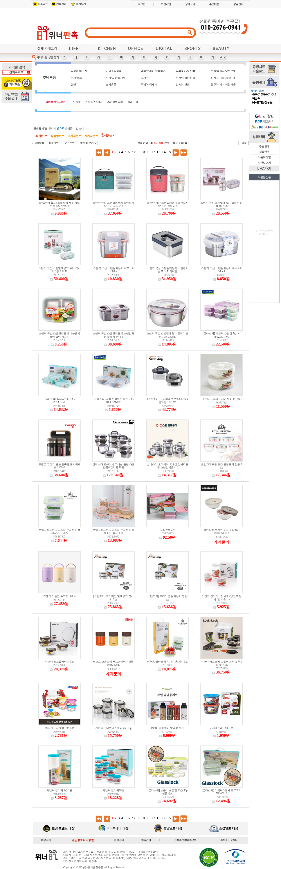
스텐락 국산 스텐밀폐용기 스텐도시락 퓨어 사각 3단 (113, 204)
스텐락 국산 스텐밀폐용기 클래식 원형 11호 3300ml (167, 335)
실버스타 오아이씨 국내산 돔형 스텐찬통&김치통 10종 (113, 466)
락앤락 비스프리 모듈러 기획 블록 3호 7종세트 (221, 663)
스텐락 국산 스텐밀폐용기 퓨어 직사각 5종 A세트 (59, 270)
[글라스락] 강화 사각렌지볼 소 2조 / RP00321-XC (113, 400)
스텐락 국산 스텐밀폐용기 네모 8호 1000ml (113, 270)
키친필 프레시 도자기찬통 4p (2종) (221, 398)
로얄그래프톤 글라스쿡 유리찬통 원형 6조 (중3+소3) (113, 531)
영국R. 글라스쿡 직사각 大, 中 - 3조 (167, 661)
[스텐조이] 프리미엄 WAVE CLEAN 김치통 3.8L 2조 (167, 400)
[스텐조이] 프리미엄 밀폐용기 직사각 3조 (113, 598)
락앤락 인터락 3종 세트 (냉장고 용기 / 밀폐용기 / (221, 598)
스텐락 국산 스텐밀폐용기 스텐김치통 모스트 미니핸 (167, 270)
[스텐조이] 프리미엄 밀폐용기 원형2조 (168, 598)
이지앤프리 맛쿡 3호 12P (59, 728)
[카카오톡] (40, 7)
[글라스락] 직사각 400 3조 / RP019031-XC (59, 400)
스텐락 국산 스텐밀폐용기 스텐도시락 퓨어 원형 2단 (167, 204)
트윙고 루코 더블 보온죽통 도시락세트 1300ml (59, 466)
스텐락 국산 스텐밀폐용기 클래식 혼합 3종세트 (221, 204)
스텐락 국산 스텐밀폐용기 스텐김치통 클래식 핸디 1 (113, 335)
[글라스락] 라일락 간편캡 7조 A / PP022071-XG (221, 335)
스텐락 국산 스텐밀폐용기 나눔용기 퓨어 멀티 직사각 (59, 335)
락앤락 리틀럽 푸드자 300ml (59, 596)
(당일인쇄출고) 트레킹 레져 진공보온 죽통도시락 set (59, 204)
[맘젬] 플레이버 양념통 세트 (167, 728)
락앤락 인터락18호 (113, 790)
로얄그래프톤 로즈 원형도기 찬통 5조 (221, 466)
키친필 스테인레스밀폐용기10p (113, 728)
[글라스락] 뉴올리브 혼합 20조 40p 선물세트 (167, 792)
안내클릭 (152, 851)
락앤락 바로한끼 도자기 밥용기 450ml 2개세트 (222, 531)
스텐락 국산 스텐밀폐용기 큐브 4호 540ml (221, 270)
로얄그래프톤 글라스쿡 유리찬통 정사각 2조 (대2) (59, 531)
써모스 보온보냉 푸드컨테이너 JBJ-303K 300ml (113, 663)
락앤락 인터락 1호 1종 (59, 790)
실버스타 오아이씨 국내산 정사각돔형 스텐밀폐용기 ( (167, 466)
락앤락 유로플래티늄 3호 (59, 661)
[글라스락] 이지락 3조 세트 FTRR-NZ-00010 (221, 792)
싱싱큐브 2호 (167, 529)
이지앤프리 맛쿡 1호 (221, 728)
